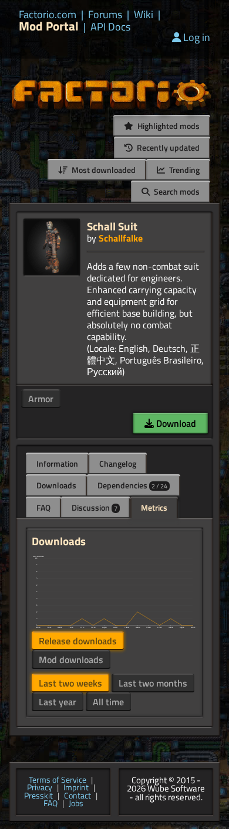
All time (108, 702)
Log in (196, 37)
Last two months (153, 683)
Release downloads (78, 641)
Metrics (154, 507)
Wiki (143, 14)
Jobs (76, 804)
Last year (57, 702)
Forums (105, 14)
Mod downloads (71, 660)
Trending (183, 170)
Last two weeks (70, 683)
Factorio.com (47, 14)
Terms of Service (57, 780)
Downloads (56, 485)
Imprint (76, 788)
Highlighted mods (168, 126)
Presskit (38, 796)
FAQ (43, 507)
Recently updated (167, 147)
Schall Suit (112, 226)
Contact (77, 796)
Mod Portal (49, 26)
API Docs (110, 27)
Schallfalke (121, 238)
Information (57, 463)
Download (175, 423)
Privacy (39, 788)
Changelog (117, 463)
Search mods (176, 191)
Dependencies (132, 485)
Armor (40, 399)
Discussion (94, 507)
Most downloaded (103, 170)
